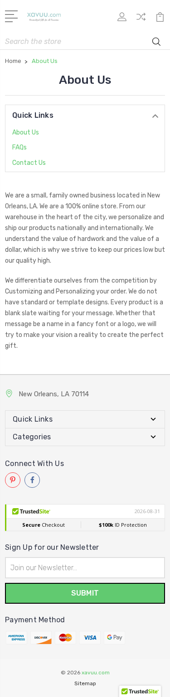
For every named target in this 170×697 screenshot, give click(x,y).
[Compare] (141, 20)
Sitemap (85, 683)
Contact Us (29, 163)
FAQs (19, 147)
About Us (25, 132)
